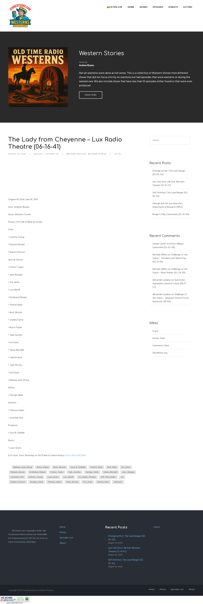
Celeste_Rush (96, 467)
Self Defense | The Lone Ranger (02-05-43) (170, 194)
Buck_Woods (59, 467)
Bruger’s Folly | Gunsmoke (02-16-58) (170, 214)
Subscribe (91, 95)
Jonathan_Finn (17, 477)
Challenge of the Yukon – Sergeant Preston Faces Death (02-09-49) (170, 297)
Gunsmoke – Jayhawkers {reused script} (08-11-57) (169, 283)
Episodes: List (66, 538)
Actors (187, 7)
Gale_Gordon (74, 472)
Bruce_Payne (43, 467)
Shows (144, 7)
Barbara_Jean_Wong (22, 467)
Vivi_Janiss (87, 482)
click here (31, 542)
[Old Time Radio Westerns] (20, 16)
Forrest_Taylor (56, 472)
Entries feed (158, 338)
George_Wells (92, 472)
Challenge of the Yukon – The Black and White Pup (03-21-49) (170, 258)
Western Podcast (76, 154)
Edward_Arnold (18, 472)
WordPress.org (159, 353)
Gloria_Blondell (110, 472)
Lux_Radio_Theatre (87, 477)
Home (131, 7)
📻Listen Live (114, 7)
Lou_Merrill (68, 477)
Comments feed (160, 345)
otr (122, 477)
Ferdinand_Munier (37, 472)
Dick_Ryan (112, 467)
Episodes (158, 7)
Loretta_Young (36, 477)
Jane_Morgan (128, 472)
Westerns (118, 482)
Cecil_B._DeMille (77, 467)
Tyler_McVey (72, 482)
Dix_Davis (126, 467)
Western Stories (101, 53)
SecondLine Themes (44, 590)
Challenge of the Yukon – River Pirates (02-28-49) (170, 271)
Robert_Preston (18, 482)
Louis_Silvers (53, 477)
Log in (155, 331)
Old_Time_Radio (108, 477)
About (63, 543)
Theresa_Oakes (54, 482)
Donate (173, 7)
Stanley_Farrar (36, 482)
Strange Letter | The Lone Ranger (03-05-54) (168, 172)
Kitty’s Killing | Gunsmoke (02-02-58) (167, 245)
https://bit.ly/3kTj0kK (75, 455)
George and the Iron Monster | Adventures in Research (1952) (167, 205)
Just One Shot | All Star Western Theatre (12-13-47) (168, 183)
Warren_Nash (103, 482)
